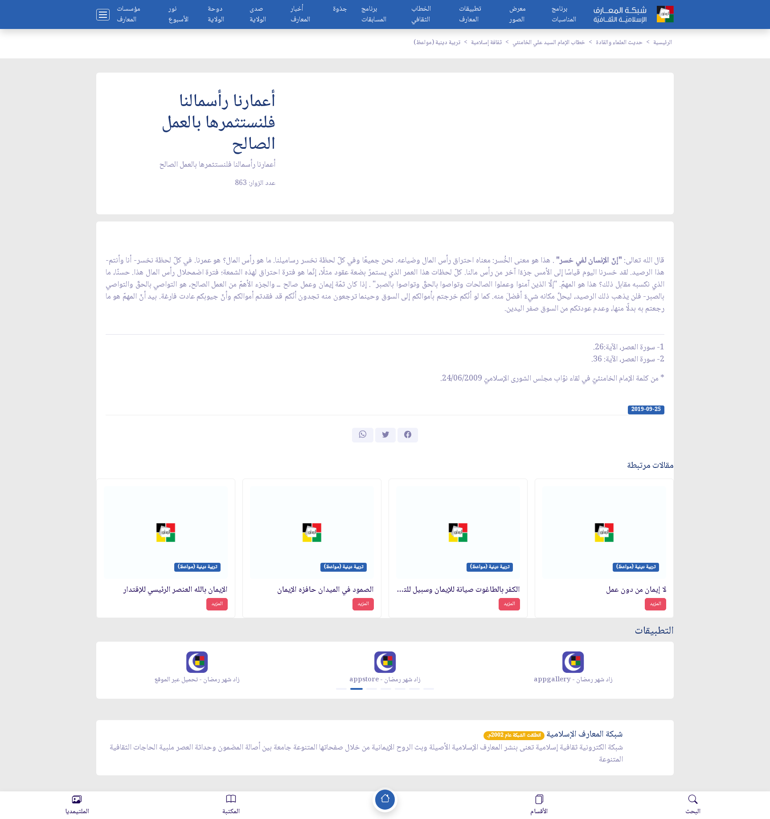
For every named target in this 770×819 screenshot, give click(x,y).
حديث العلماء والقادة (619, 42)
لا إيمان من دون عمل (636, 590)
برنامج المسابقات (373, 14)
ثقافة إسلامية (486, 42)
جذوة (340, 9)
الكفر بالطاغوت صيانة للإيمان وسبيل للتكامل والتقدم (458, 590)
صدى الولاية (258, 14)
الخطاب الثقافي (421, 14)
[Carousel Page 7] (428, 689)
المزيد (655, 604)
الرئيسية (662, 42)
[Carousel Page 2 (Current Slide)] (356, 689)
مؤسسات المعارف (128, 14)
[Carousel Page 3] (371, 689)
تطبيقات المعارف (470, 14)
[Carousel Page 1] (341, 689)
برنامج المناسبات (564, 14)
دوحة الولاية (216, 14)
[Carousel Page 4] (386, 689)
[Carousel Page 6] (414, 689)
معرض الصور (517, 14)
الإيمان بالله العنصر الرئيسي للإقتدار (175, 590)
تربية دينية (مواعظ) (437, 42)
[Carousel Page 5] (400, 689)
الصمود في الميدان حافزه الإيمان (325, 590)
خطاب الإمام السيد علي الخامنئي (548, 42)
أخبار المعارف (300, 14)
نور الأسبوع (178, 14)
